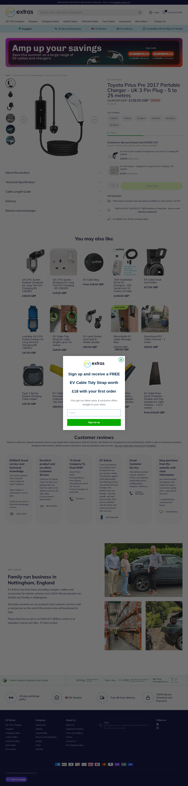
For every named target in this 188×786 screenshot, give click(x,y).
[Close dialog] (121, 359)
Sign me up (94, 422)
